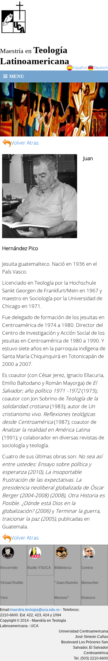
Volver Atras (25, 142)
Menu (16, 76)
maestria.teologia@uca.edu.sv (35, 610)
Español (80, 67)
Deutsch (101, 67)
